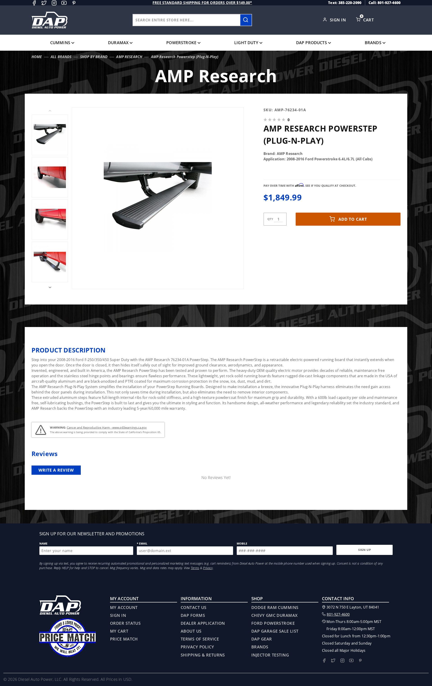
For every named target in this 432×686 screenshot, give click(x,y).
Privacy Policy (197, 647)
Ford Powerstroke (273, 623)
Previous (50, 110)
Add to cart (352, 219)
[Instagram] (54, 2)
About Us (191, 631)
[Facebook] (34, 2)
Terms (195, 568)
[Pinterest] (73, 2)
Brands (373, 42)
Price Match (124, 639)
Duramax (118, 42)
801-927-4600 (338, 614)
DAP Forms (193, 615)
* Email (142, 543)
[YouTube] (64, 2)
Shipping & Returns (203, 655)
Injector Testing (270, 655)
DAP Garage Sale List (275, 631)
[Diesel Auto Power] (50, 20)
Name (43, 543)
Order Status (125, 623)
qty (270, 219)
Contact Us (193, 607)
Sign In (338, 20)
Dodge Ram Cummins (274, 607)
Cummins (60, 42)
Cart (369, 20)
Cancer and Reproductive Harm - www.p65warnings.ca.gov (107, 427)
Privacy (208, 568)
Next (50, 287)
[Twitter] (44, 2)
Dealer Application (203, 623)
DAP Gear (261, 639)
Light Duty (246, 42)
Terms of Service (200, 639)
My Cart (119, 631)
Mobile (242, 543)
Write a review (56, 470)
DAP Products (311, 42)
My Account (123, 607)
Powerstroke (181, 42)
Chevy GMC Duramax (274, 615)
